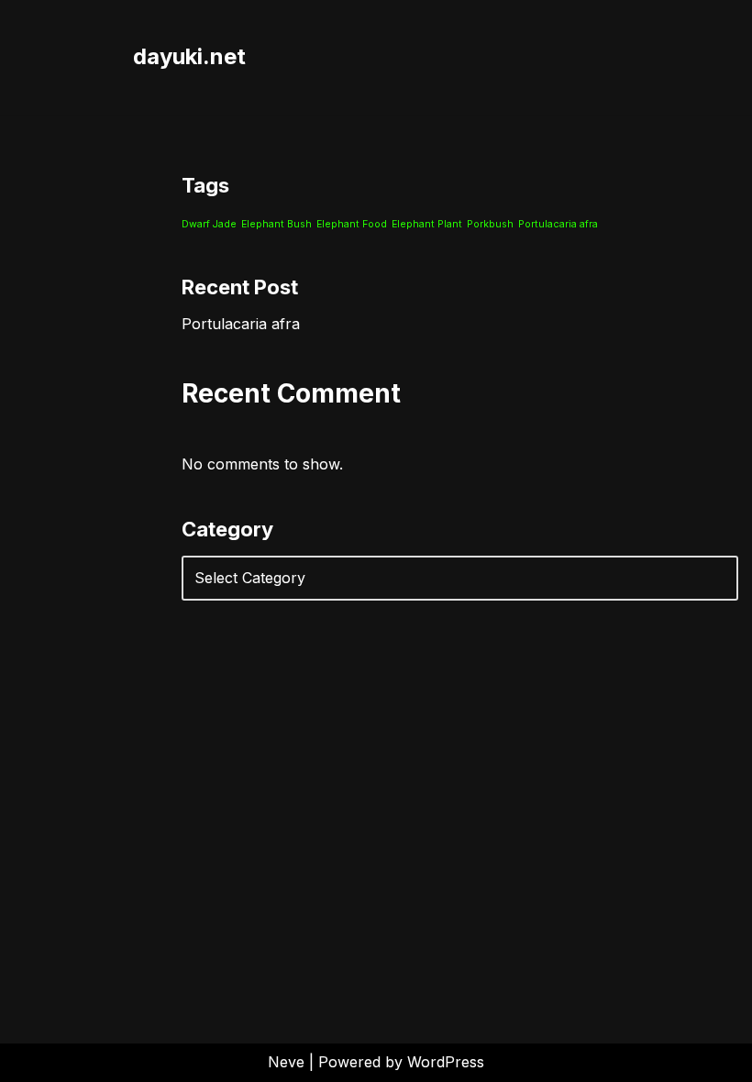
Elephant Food (351, 224)
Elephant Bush (276, 224)
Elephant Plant (427, 224)
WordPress (445, 1062)
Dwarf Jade (209, 224)
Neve (286, 1062)
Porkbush (490, 224)
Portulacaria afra (558, 224)
